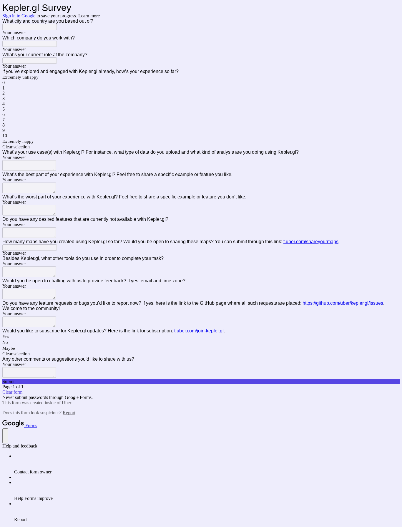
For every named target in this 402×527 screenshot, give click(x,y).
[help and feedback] (5, 435)
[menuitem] (207, 464)
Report (69, 412)
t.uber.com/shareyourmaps (310, 241)
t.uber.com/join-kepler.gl (199, 330)
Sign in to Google (18, 15)
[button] (201, 147)
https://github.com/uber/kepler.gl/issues (343, 303)
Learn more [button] (89, 15)
